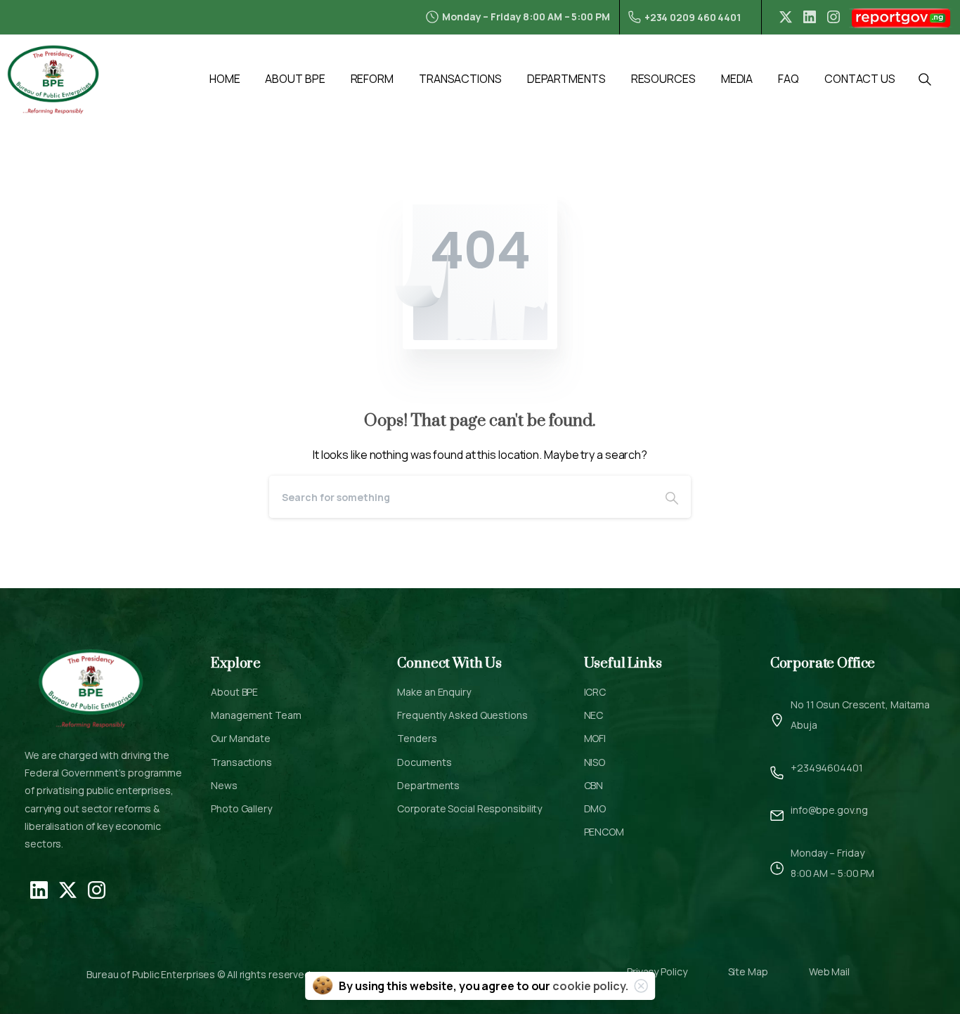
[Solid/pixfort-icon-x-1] (67, 889)
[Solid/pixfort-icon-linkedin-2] (39, 889)
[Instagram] (833, 17)
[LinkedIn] (810, 17)
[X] (786, 17)
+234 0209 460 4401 (692, 17)
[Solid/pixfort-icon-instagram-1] (96, 889)
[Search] (672, 497)
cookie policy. (590, 986)
